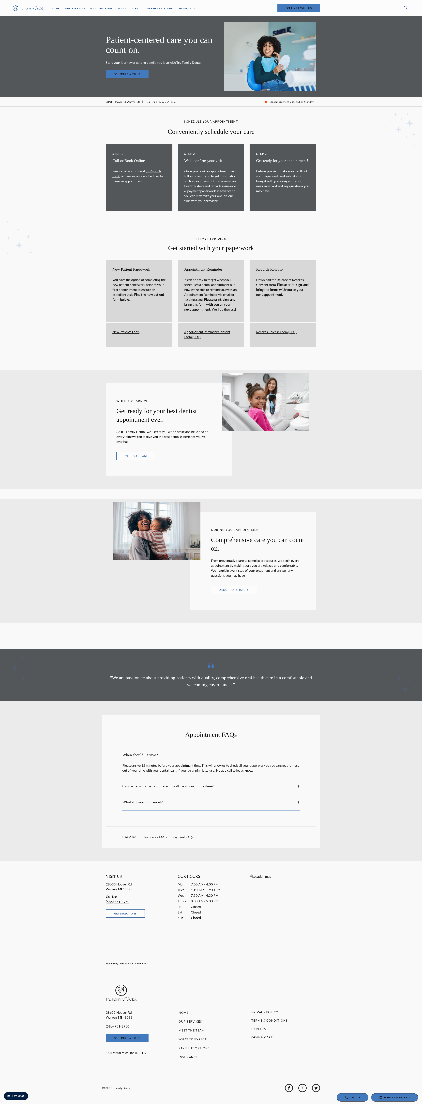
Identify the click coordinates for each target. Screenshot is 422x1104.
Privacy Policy (264, 1012)
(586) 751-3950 (167, 101)
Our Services (75, 8)
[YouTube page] (302, 1088)
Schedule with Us (299, 8)
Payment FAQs (183, 837)
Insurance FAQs (155, 837)
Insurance (187, 8)
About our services (233, 589)
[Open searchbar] (405, 8)
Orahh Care (262, 1037)
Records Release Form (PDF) (276, 332)
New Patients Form (125, 332)
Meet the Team (101, 8)
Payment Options (160, 8)
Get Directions (125, 913)
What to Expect (130, 8)
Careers (258, 1029)
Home (55, 8)
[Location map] (283, 909)
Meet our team (136, 455)
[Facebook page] (289, 1088)
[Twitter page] (316, 1088)
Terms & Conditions (269, 1020)
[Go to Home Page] (28, 8)
